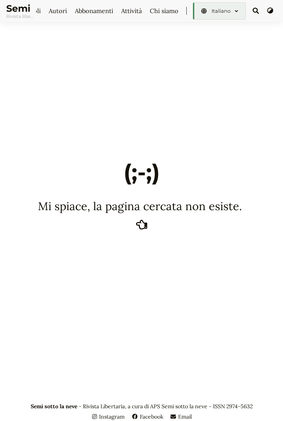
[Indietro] (142, 224)
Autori (59, 11)
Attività (132, 11)
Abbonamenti (95, 11)
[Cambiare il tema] (270, 11)
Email (184, 416)
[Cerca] (256, 11)
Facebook (151, 416)
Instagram (112, 416)
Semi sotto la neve (19, 8)
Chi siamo (165, 11)
